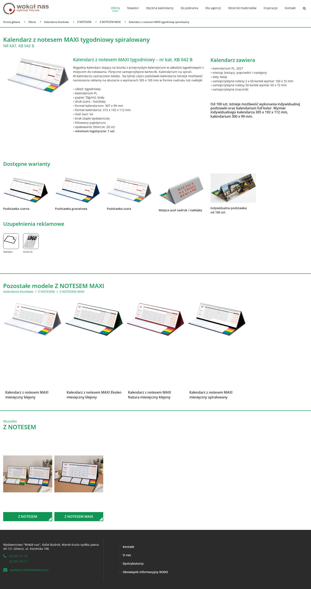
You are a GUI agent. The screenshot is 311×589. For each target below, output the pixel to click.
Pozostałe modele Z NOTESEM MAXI (53, 286)
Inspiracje (271, 8)
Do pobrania (189, 8)
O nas (127, 555)
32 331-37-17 (18, 561)
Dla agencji (213, 8)
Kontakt (290, 8)
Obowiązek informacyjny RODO (145, 572)
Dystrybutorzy (133, 563)
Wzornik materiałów (242, 8)
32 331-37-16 (18, 556)
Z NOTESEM (84, 22)
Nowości (133, 8)
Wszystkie (10, 421)
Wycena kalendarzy (159, 8)
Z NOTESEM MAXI (110, 22)
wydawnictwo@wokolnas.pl (29, 570)
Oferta (115, 8)
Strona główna (11, 22)
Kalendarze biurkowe (56, 22)
